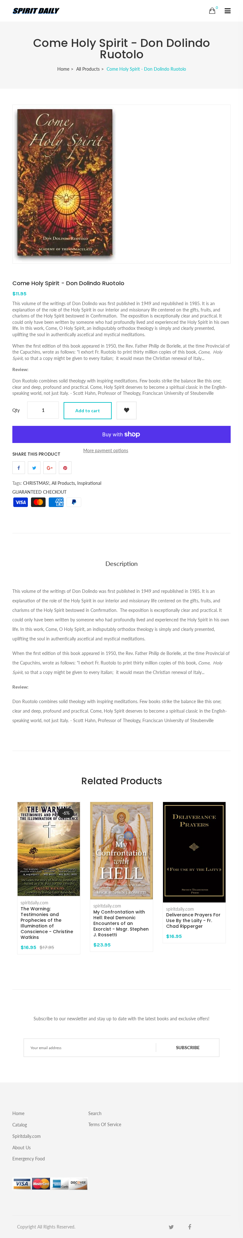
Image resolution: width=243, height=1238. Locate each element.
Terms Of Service (104, 1124)
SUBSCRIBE (188, 1047)
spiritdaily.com (34, 903)
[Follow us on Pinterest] (65, 467)
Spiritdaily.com (26, 1136)
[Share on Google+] (49, 467)
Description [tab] (121, 563)
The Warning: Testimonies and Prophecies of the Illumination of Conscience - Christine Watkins (47, 923)
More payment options (105, 450)
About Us (21, 1147)
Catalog (19, 1124)
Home (63, 69)
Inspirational (89, 483)
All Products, (64, 483)
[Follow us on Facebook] (18, 467)
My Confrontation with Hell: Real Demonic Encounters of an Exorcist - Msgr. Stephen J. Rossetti (121, 923)
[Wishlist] (126, 410)
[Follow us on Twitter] (34, 467)
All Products (88, 69)
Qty (16, 410)
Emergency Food (28, 1158)
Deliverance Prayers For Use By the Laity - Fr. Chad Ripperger (193, 920)
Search (95, 1113)
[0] (212, 10)
